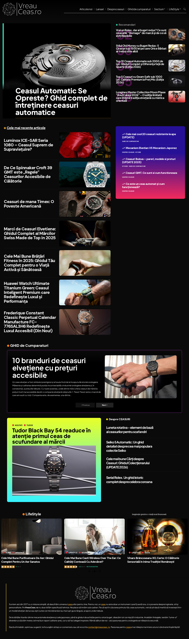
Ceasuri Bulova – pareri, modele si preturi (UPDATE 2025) (148, 160)
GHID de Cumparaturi (29, 345)
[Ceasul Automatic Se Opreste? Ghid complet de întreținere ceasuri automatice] (57, 66)
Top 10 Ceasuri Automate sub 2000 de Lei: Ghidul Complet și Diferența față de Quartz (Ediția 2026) (140, 63)
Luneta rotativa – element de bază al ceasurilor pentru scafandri (130, 429)
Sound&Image (25, 552)
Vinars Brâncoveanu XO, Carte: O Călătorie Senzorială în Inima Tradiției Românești (90, 560)
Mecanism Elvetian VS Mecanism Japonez (151, 148)
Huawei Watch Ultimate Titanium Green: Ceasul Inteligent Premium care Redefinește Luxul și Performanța (27, 292)
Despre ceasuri (128, 152)
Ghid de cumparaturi (130, 141)
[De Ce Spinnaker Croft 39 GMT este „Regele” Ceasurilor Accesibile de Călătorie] (85, 174)
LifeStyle (33, 514)
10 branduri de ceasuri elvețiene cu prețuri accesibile (49, 367)
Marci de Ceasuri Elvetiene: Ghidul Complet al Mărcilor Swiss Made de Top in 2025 (30, 233)
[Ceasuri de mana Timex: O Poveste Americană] (85, 204)
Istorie (138, 152)
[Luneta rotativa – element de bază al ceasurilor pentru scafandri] (169, 429)
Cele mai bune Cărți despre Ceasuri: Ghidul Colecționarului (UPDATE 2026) (128, 463)
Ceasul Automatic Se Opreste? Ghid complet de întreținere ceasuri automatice (61, 101)
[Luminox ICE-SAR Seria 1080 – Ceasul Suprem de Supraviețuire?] (85, 145)
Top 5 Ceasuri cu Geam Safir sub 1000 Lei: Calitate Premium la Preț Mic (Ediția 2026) (140, 79)
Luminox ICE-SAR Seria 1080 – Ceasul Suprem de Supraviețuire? (28, 145)
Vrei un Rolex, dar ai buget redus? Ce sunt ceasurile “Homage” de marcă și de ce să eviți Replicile (141, 32)
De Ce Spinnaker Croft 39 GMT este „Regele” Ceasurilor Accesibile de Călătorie (28, 174)
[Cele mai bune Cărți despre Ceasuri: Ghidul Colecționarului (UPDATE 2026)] (169, 463)
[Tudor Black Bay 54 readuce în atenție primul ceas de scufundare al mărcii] (54, 471)
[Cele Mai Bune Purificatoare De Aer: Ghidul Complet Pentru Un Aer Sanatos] (157, 537)
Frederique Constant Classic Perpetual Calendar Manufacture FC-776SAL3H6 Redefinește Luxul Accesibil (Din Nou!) (30, 321)
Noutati (18, 425)
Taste (84, 552)
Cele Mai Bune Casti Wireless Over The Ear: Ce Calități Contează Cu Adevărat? (29, 560)
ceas (17, 382)
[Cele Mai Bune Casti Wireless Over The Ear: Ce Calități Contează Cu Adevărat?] (31, 537)
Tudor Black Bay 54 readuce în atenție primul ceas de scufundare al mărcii (51, 436)
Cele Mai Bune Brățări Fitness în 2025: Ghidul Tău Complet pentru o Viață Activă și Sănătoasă (29, 262)
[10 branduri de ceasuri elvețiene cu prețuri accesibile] (141, 376)
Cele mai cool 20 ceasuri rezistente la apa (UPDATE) (149, 135)
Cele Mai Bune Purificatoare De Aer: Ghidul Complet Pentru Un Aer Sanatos (153, 560)
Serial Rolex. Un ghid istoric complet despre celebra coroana (129, 479)
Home (134, 552)
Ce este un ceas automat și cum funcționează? (143, 185)
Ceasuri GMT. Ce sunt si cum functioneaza (151, 173)
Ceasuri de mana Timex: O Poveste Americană (29, 204)
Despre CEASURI (119, 419)
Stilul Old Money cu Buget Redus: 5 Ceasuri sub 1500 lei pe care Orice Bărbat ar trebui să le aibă (141, 48)
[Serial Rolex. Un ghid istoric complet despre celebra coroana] (169, 479)
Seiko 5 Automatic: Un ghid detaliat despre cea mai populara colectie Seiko (129, 446)
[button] (184, 9)
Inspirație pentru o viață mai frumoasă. (149, 514)
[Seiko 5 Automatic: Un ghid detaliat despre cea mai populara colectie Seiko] (169, 446)
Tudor (30, 425)
